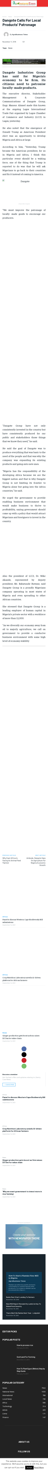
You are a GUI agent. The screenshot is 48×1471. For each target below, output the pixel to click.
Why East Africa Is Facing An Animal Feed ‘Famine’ (11, 860)
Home (4, 16)
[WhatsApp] (24, 1066)
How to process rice (25, 1345)
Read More (39, 1467)
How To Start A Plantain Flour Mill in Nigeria (23, 1276)
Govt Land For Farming (26, 1357)
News (4, 1157)
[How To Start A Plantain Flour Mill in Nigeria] (24, 1265)
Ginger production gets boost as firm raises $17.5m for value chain (22, 1161)
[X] (24, 1054)
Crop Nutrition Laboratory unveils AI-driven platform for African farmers (22, 1129)
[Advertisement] (24, 323)
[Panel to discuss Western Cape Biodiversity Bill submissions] (24, 1114)
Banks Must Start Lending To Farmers (20, 1297)
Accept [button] (29, 1468)
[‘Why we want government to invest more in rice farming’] (24, 1208)
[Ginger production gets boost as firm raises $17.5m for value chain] (24, 1176)
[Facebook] (24, 1048)
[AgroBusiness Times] (7, 34)
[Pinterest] (24, 1060)
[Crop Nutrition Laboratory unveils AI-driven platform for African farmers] (24, 1145)
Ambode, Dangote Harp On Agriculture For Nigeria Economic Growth (36, 861)
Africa (4, 1094)
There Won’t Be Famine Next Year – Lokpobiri (23, 1313)
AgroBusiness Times (17, 1281)
